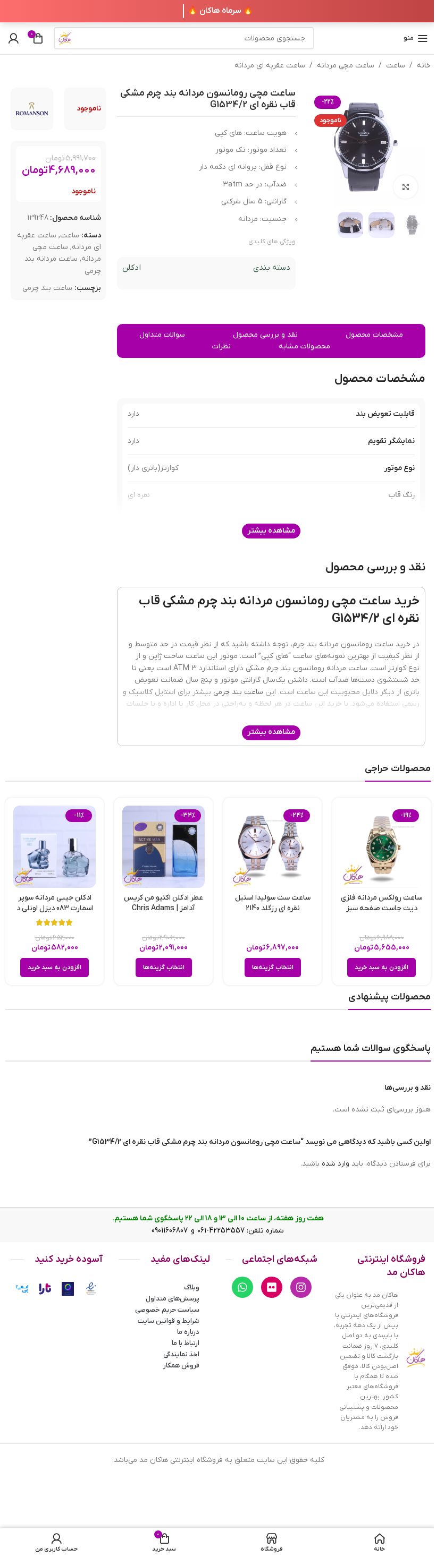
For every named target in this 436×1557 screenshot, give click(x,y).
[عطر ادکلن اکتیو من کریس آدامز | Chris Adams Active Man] (163, 847)
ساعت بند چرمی (47, 288)
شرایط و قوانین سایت (168, 1320)
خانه (424, 66)
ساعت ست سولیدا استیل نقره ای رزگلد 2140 (273, 903)
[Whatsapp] (242, 1287)
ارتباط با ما (185, 1343)
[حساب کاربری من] (13, 38)
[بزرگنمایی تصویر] (405, 187)
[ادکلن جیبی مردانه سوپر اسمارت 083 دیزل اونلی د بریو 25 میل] (54, 847)
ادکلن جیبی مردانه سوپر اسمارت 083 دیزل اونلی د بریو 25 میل (54, 908)
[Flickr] (271, 1287)
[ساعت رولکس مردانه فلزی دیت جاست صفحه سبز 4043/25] (381, 847)
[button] (381, 967)
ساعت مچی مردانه (345, 66)
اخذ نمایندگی (181, 1354)
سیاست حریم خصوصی (167, 1309)
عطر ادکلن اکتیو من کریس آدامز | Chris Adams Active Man (163, 908)
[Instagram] (301, 1287)
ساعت (395, 66)
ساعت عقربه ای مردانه (269, 66)
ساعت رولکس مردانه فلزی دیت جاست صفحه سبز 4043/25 (381, 908)
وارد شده (335, 1164)
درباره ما (188, 1332)
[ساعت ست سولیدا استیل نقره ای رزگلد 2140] (272, 847)
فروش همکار (181, 1365)
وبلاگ (191, 1287)
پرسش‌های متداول (172, 1298)
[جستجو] (65, 38)
